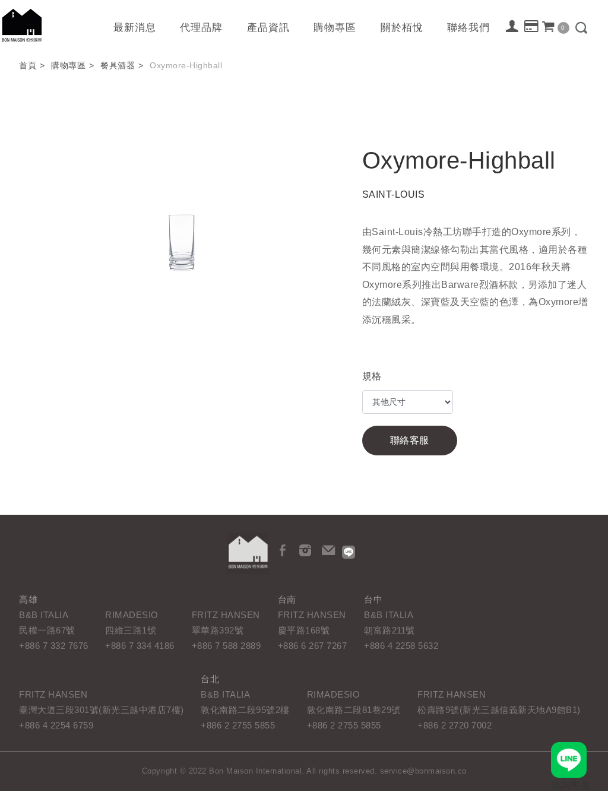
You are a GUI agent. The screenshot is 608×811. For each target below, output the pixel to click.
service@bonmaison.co (423, 770)
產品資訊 (268, 27)
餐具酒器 (117, 65)
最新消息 (134, 27)
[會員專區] (513, 26)
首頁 (27, 65)
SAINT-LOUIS (393, 194)
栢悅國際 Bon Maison (22, 25)
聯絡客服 (409, 440)
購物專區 (335, 27)
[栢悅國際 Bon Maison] (247, 553)
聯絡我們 (468, 27)
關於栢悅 (402, 27)
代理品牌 (201, 27)
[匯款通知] (531, 26)
